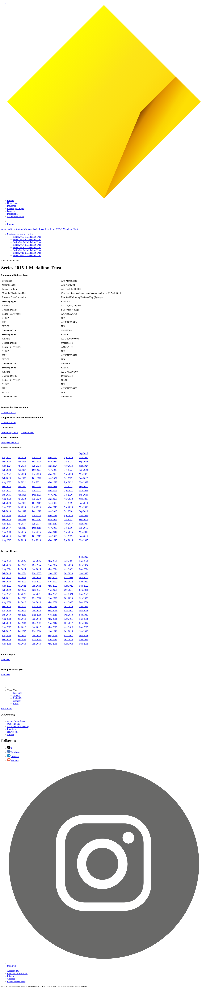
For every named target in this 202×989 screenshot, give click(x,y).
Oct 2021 (68, 486)
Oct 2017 (68, 519)
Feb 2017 (6, 528)
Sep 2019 (83, 503)
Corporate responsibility (18, 726)
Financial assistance (16, 981)
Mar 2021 (83, 490)
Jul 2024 (22, 465)
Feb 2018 (6, 519)
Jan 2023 (22, 478)
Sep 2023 (83, 470)
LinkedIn (15, 756)
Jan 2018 (22, 519)
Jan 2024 (22, 470)
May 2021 (52, 490)
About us (5, 229)
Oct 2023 (68, 470)
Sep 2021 (83, 486)
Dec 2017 (36, 519)
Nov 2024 (52, 461)
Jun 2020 (36, 499)
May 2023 (52, 474)
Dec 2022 (36, 478)
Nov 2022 (52, 478)
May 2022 (52, 482)
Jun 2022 (36, 482)
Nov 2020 (52, 494)
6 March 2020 (27, 432)
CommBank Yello (15, 216)
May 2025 (52, 457)
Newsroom (12, 732)
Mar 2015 (83, 540)
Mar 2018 (83, 515)
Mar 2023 (83, 474)
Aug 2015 (6, 540)
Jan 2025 (22, 461)
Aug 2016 (6, 532)
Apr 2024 (68, 465)
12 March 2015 (8, 412)
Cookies (11, 978)
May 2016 (52, 532)
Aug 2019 (6, 507)
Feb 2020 (6, 503)
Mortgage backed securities (36, 229)
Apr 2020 (68, 499)
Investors (11, 729)
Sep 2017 (83, 519)
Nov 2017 (52, 519)
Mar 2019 (83, 507)
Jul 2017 (22, 523)
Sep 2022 (83, 478)
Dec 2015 (36, 536)
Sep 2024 (83, 461)
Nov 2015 (52, 536)
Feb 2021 (6, 494)
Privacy (10, 976)
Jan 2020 (22, 503)
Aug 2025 (6, 457)
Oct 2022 (68, 478)
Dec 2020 (36, 494)
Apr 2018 (68, 515)
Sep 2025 (83, 453)
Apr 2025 (68, 457)
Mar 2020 (83, 499)
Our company (13, 724)
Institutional (12, 214)
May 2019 (52, 507)
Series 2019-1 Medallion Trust (27, 250)
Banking (11, 200)
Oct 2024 (68, 461)
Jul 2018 (22, 515)
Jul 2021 (22, 490)
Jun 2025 (36, 457)
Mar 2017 (83, 523)
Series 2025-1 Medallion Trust (27, 255)
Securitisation (17, 229)
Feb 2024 (6, 470)
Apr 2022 (68, 482)
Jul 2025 (22, 457)
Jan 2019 (22, 511)
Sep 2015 (83, 536)
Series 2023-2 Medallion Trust (27, 253)
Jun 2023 (36, 474)
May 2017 (52, 523)
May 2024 (52, 465)
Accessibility (13, 970)
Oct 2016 (68, 528)
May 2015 (52, 540)
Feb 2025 (6, 461)
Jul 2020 (22, 499)
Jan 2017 (22, 528)
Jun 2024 (36, 465)
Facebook (15, 752)
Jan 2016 (22, 536)
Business (11, 211)
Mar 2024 (83, 465)
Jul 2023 (22, 474)
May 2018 (52, 515)
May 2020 (52, 499)
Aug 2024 (6, 465)
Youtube (14, 760)
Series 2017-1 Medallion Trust (27, 242)
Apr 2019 (68, 507)
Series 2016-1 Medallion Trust (27, 237)
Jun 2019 (36, 507)
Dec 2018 (36, 511)
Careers (10, 734)
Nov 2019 (52, 503)
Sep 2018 (83, 511)
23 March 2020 (8, 422)
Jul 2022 (22, 482)
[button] (104, 3)
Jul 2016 (22, 532)
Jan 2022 (22, 486)
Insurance (11, 206)
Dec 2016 (36, 528)
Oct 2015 (68, 536)
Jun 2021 (36, 490)
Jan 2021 (22, 494)
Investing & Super (15, 208)
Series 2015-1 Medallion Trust (64, 229)
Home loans (12, 203)
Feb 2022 (6, 486)
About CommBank (16, 721)
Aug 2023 (6, 474)
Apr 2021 (68, 490)
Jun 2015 (36, 540)
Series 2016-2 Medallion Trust (27, 239)
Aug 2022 (6, 482)
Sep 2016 (83, 528)
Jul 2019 (22, 507)
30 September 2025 (10, 442)
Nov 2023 (52, 470)
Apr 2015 (68, 540)
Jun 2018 (36, 515)
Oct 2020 (68, 494)
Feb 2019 (6, 511)
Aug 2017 (6, 523)
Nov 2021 (52, 486)
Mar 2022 (83, 482)
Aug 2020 (6, 499)
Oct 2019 (68, 503)
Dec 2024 (36, 461)
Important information (17, 973)
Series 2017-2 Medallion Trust (27, 245)
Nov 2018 (52, 511)
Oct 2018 (68, 511)
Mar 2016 (83, 532)
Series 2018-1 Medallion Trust (27, 247)
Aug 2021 (6, 490)
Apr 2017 (68, 523)
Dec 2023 (36, 470)
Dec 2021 (36, 486)
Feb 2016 (6, 536)
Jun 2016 (36, 532)
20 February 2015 (9, 432)
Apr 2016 (68, 532)
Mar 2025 (83, 457)
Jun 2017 (36, 523)
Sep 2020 (83, 494)
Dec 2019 (36, 503)
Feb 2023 (6, 478)
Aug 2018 (6, 515)
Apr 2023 (68, 474)
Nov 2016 (52, 528)
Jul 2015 (22, 540)
